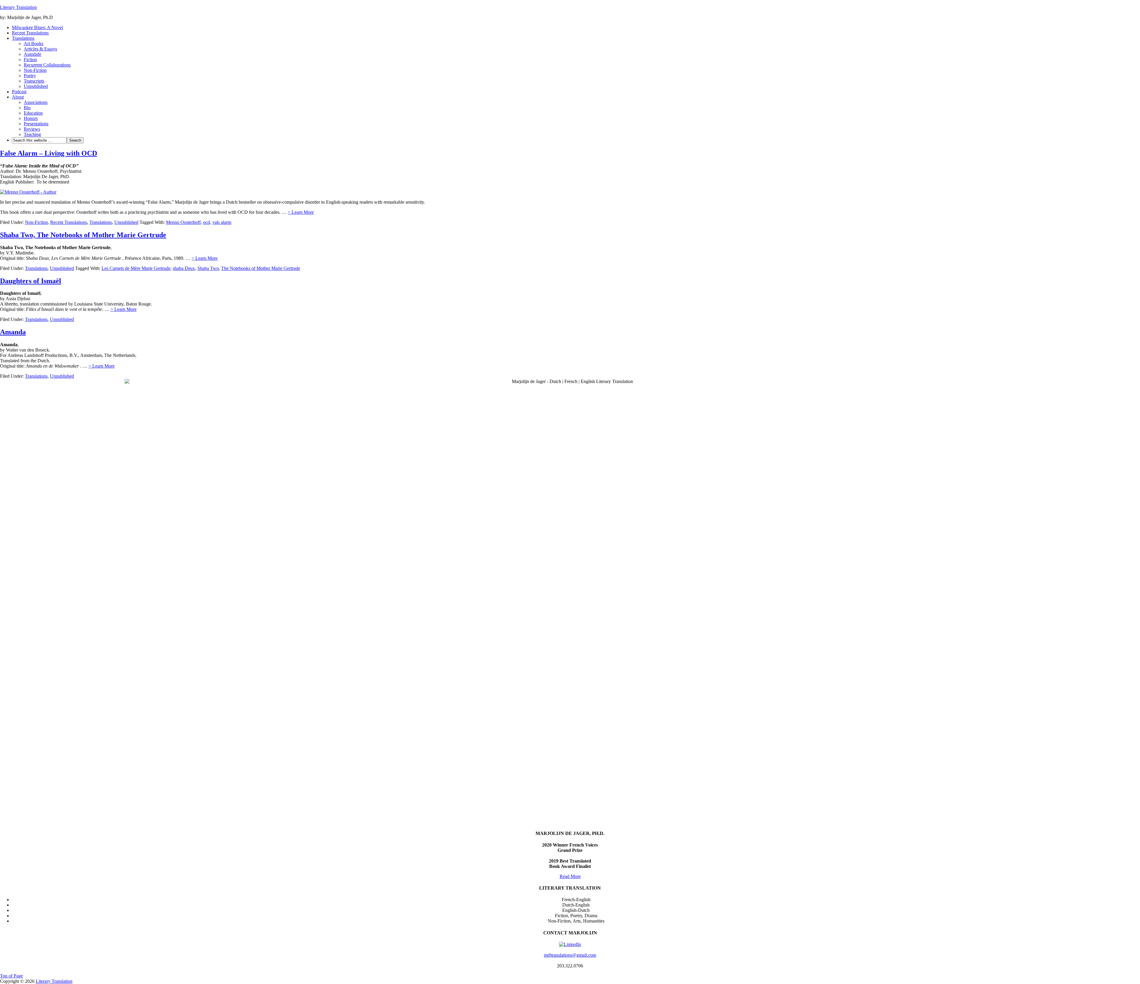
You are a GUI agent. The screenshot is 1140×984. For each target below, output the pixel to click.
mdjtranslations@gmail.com (570, 955)
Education (33, 113)
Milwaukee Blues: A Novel (37, 27)
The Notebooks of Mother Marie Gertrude (260, 268)
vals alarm (221, 222)
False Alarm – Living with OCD (48, 153)
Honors (31, 118)
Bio (27, 107)
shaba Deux (184, 268)
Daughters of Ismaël (30, 281)
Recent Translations (30, 32)
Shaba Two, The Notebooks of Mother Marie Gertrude (83, 235)
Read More (570, 876)
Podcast (19, 91)
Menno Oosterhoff (183, 222)
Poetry (30, 75)
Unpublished (36, 86)
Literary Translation (18, 7)
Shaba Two (208, 268)
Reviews (32, 129)
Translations (23, 38)
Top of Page (11, 975)
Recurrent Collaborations (47, 64)
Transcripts (34, 80)
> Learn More (301, 212)
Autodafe (32, 54)
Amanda (13, 332)
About (18, 96)
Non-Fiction (35, 70)
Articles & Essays (40, 48)
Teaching (32, 134)
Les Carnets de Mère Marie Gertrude (136, 268)
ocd (206, 222)
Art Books (33, 43)
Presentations (36, 123)
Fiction (30, 59)
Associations (36, 102)
